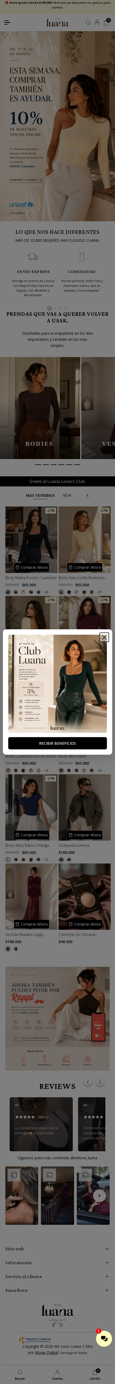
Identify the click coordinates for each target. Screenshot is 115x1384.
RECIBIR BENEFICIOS (57, 743)
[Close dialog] (104, 637)
